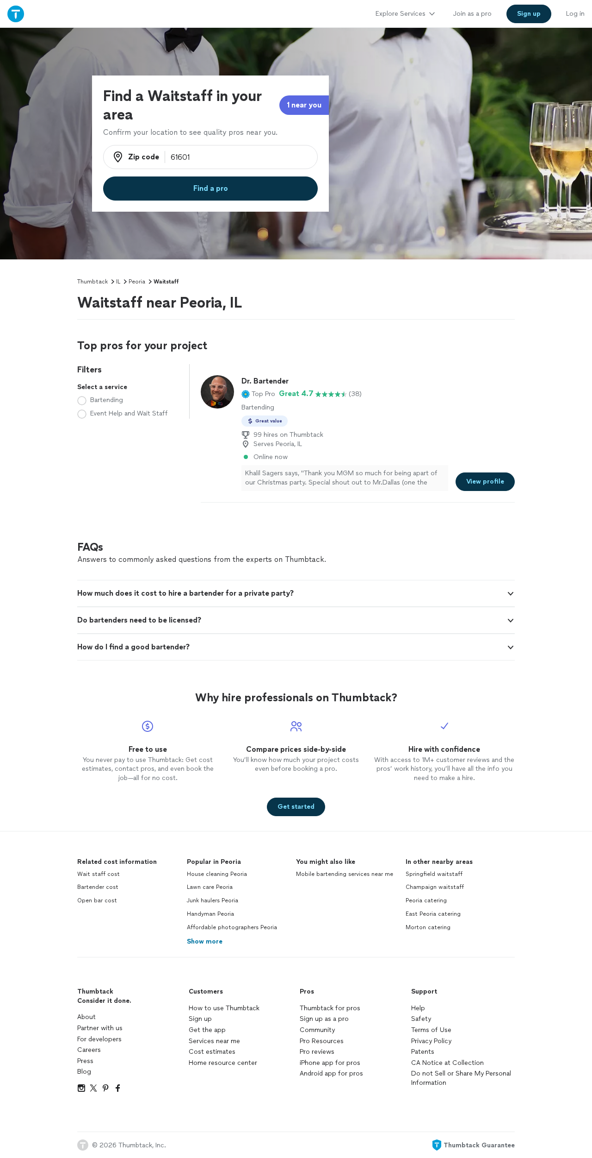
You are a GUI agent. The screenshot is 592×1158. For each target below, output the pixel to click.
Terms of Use (431, 1030)
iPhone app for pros (330, 1063)
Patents (422, 1052)
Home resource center (223, 1063)
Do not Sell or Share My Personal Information (461, 1078)
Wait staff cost (98, 874)
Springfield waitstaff (434, 874)
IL (118, 281)
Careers (89, 1050)
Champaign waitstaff (435, 887)
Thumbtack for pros (330, 1008)
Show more (204, 941)
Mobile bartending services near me (344, 874)
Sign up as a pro (324, 1019)
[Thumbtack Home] (15, 13)
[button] (258, 394)
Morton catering (428, 927)
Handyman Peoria (210, 914)
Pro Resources (322, 1041)
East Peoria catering (433, 914)
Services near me (214, 1041)
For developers (99, 1039)
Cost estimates (212, 1052)
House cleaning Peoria (217, 874)
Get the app (207, 1030)
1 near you (304, 105)
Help (418, 1008)
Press (85, 1061)
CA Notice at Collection (447, 1063)
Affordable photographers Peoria (232, 927)
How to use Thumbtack (224, 1008)
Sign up (200, 1019)
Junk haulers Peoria (212, 900)
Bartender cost (97, 887)
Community (317, 1030)
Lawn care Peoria (210, 887)
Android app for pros (331, 1073)
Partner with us (100, 1028)
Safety (421, 1019)
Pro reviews (317, 1052)
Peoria (137, 281)
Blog (84, 1072)
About (86, 1017)
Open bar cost (97, 900)
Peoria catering (426, 900)
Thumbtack (92, 281)
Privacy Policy (431, 1041)
